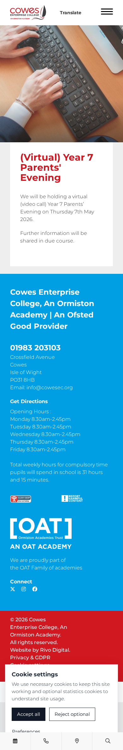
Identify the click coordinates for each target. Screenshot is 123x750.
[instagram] (23, 589)
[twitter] (12, 589)
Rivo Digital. (55, 650)
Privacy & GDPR (30, 658)
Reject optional (72, 714)
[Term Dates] (15, 741)
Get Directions (29, 401)
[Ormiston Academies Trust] (41, 533)
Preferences (26, 731)
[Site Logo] (30, 12)
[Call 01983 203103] (46, 741)
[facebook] (34, 589)
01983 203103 (35, 347)
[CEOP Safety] (20, 499)
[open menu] (107, 13)
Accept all (28, 714)
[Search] (107, 741)
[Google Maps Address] (77, 741)
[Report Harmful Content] (72, 498)
